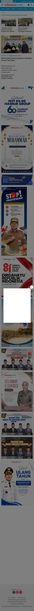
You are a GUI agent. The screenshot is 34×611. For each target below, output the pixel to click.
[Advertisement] (17, 305)
